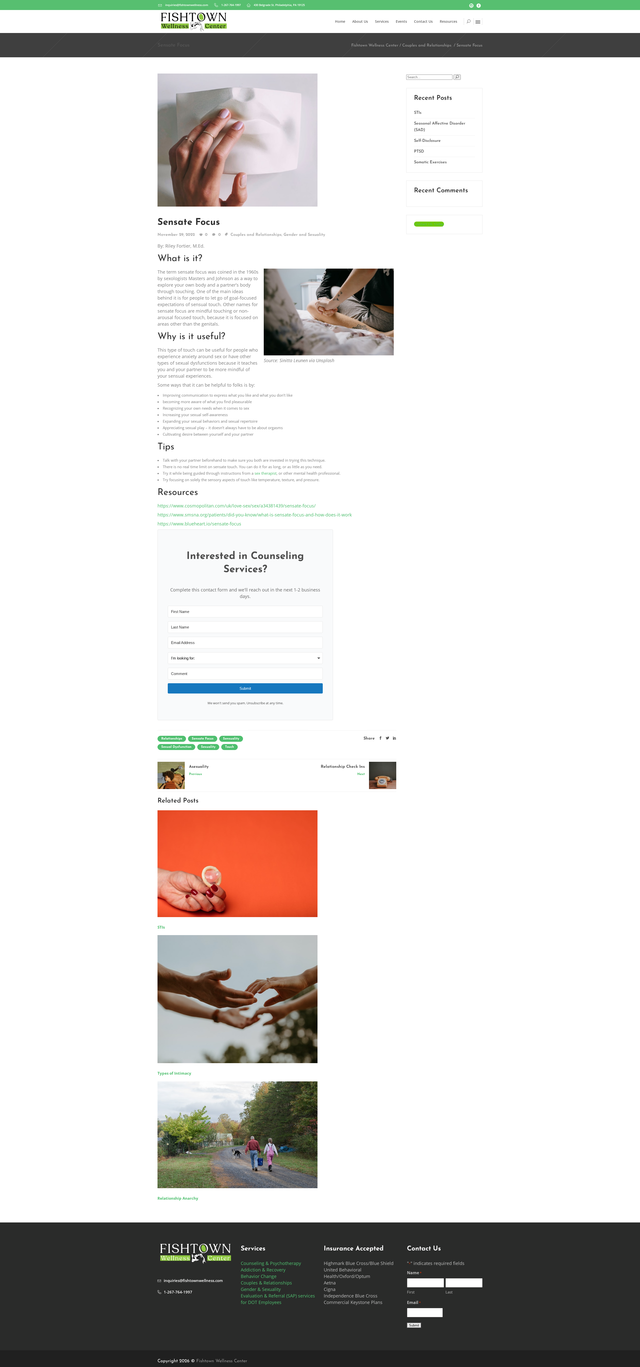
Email (414, 1302)
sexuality (208, 747)
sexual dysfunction (176, 747)
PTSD (419, 152)
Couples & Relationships (266, 1283)
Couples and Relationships (427, 46)
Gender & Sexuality (261, 1289)
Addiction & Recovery (263, 1270)
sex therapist (265, 473)
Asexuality (199, 767)
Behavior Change (258, 1276)
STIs (418, 113)
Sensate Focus (189, 222)
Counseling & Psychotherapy (271, 1263)
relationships (171, 738)
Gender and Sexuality (304, 235)
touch (229, 747)
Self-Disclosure (427, 141)
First (410, 1291)
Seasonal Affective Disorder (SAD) (439, 127)
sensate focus (203, 738)
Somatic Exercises (430, 162)
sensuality (231, 738)
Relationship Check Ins (343, 767)
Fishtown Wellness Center (374, 46)
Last (449, 1291)
